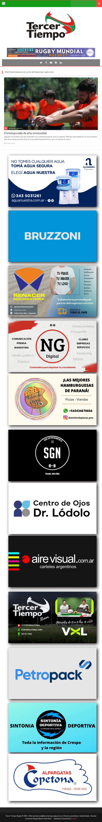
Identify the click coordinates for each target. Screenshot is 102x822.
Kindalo (74, 818)
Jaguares (20, 128)
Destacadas (12, 128)
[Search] (99, 3)
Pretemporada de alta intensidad (25, 133)
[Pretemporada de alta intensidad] (51, 103)
